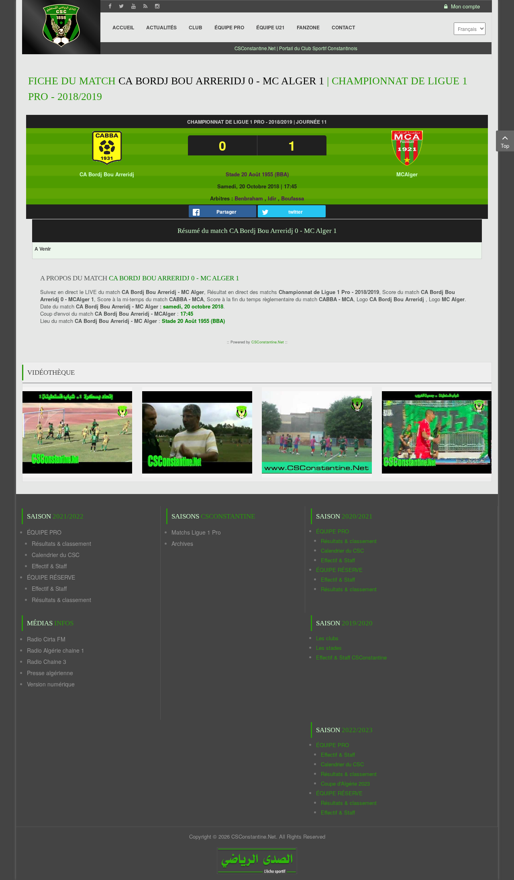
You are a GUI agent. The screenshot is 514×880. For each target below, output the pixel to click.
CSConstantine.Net (267, 342)
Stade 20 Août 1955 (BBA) (257, 174)
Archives (182, 543)
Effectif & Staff (49, 566)
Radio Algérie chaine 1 (55, 650)
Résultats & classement (61, 543)
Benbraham (249, 198)
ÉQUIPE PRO (44, 532)
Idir (272, 198)
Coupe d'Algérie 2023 (345, 783)
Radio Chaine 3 (46, 661)
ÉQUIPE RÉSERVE (51, 577)
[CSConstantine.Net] (61, 24)
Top (505, 145)
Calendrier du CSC (56, 555)
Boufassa (292, 198)
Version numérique (51, 684)
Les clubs (327, 638)
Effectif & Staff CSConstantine (351, 657)
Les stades (329, 647)
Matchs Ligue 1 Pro (196, 532)
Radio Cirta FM (46, 639)
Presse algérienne (50, 673)
